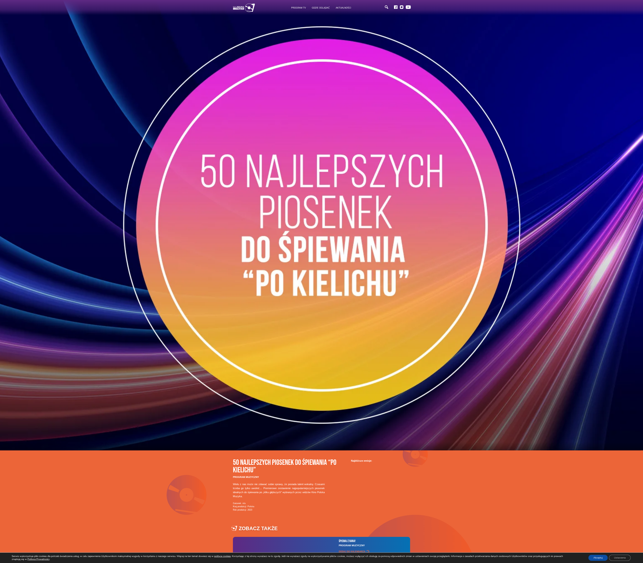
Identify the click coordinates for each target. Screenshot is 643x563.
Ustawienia (620, 557)
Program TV (298, 7)
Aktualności (343, 7)
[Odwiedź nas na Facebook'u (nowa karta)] (396, 7)
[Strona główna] (244, 8)
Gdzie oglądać (321, 7)
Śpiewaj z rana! (352, 543)
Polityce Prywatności (38, 559)
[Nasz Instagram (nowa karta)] (401, 7)
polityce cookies (222, 556)
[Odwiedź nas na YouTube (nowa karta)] (408, 7)
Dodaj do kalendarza (352, 551)
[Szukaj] (386, 7)
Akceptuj (598, 557)
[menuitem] (298, 8)
